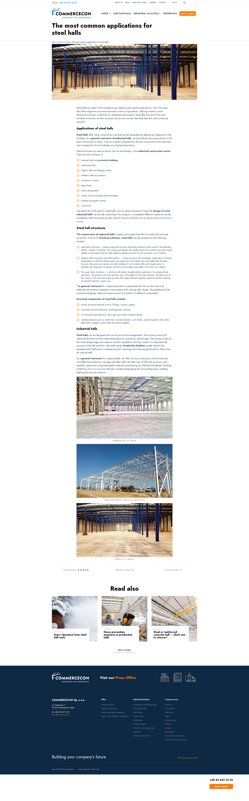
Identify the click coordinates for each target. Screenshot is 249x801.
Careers (152, 2)
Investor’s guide (139, 2)
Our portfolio (122, 13)
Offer (104, 13)
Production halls (139, 724)
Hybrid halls (137, 712)
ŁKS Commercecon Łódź (187, 758)
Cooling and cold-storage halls (144, 704)
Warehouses (137, 720)
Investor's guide (64, 42)
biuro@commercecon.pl (61, 714)
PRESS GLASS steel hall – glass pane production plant (124, 500)
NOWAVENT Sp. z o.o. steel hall (124, 440)
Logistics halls (138, 716)
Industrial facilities (146, 13)
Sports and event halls (141, 735)
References (170, 13)
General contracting (108, 708)
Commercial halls (139, 708)
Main (54, 42)
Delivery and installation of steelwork (114, 716)
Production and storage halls (144, 728)
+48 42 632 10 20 (68, 2)
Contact (162, 2)
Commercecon (171, 699)
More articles (124, 649)
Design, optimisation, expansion (113, 712)
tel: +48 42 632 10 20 (60, 712)
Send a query (187, 13)
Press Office (125, 677)
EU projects (169, 732)
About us (119, 2)
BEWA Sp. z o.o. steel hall (124, 559)
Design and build (107, 704)
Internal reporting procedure (175, 739)
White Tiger (95, 769)
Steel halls (137, 732)
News (127, 2)
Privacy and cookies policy (175, 735)
